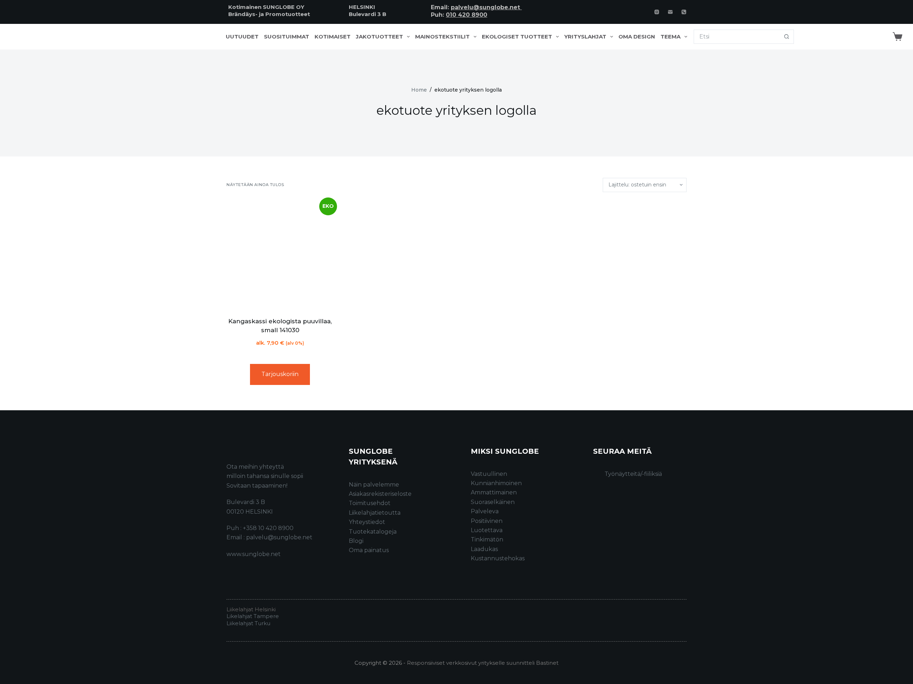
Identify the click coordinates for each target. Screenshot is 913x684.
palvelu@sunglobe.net (486, 7)
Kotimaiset (333, 37)
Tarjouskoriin (280, 374)
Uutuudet (242, 37)
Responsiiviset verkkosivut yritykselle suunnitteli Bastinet (482, 662)
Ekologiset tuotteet (517, 37)
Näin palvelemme (374, 484)
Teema (670, 37)
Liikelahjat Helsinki (251, 609)
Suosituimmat (286, 37)
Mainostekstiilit (442, 37)
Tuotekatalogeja (373, 531)
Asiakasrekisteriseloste (380, 493)
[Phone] (684, 12)
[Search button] (787, 36)
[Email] (670, 12)
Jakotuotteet (379, 37)
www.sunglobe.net (253, 554)
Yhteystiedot (367, 522)
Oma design (636, 37)
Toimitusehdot (370, 503)
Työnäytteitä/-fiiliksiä (633, 473)
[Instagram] (656, 12)
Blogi (356, 541)
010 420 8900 (466, 14)
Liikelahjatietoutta (375, 512)
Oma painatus (369, 550)
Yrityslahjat (585, 37)
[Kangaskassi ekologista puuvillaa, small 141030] (279, 254)
